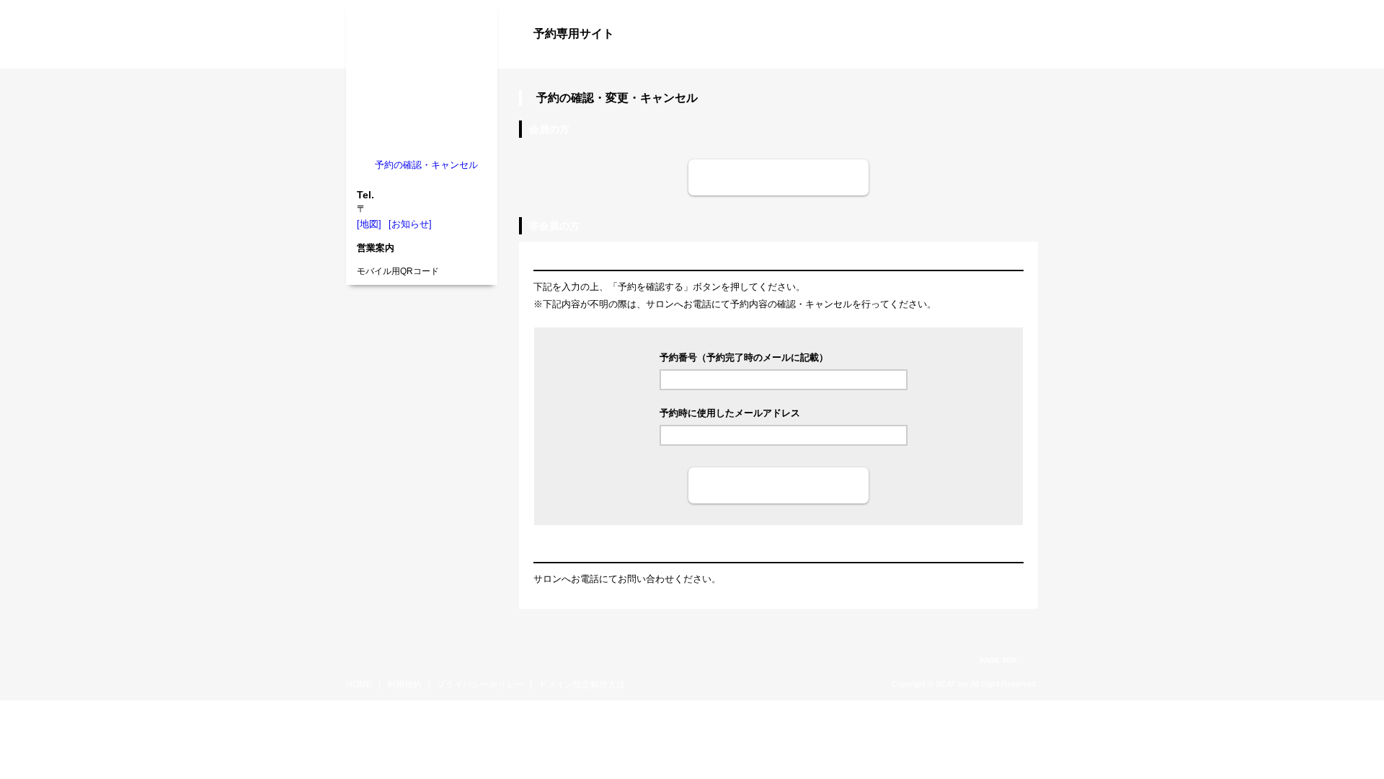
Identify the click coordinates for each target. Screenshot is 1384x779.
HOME (359, 684)
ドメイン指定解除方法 (581, 684)
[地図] (369, 224)
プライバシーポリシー (480, 684)
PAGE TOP (998, 660)
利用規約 (404, 684)
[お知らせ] (410, 224)
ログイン (1009, 59)
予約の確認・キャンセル (426, 164)
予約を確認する (778, 485)
